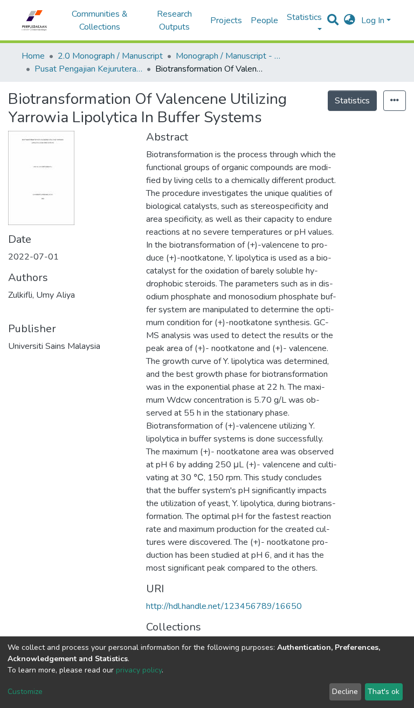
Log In (372, 20)
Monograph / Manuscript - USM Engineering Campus (230, 56)
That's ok (383, 691)
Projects (226, 20)
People (264, 20)
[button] (349, 20)
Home (33, 56)
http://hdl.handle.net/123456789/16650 (224, 606)
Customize (25, 691)
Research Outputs (174, 20)
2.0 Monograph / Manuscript (110, 56)
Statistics (352, 101)
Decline (345, 691)
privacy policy (139, 670)
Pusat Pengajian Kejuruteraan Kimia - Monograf (88, 69)
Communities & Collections (100, 20)
